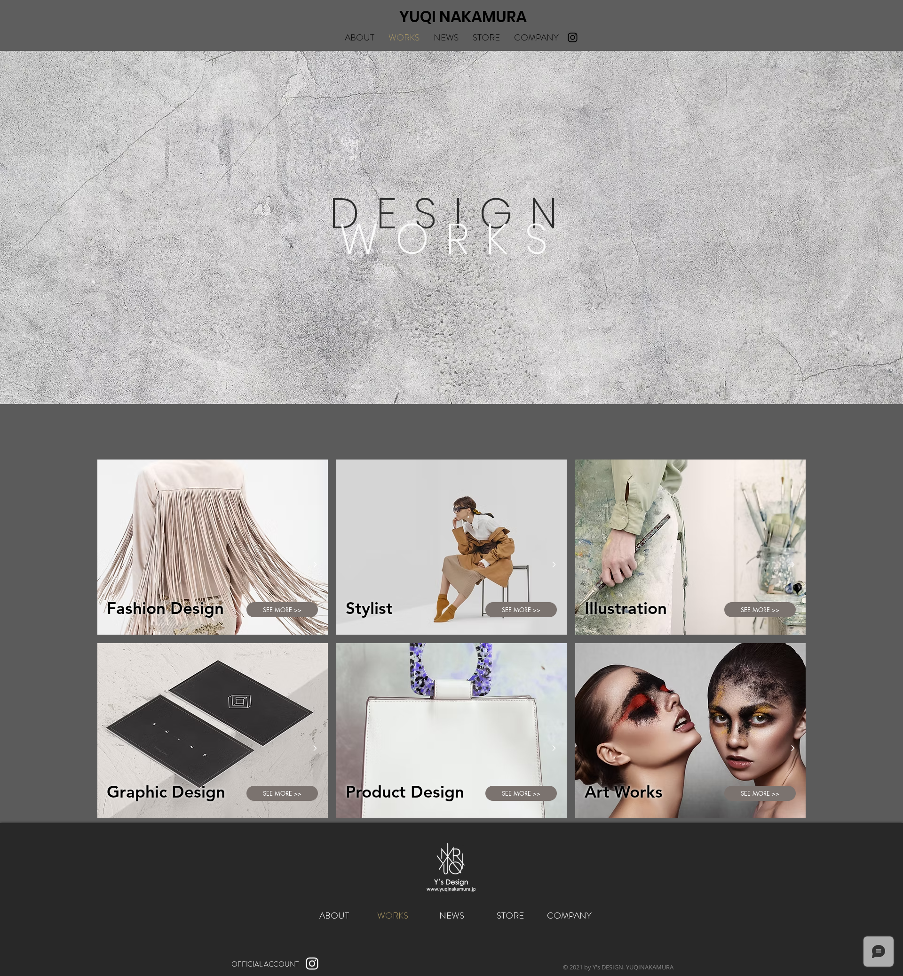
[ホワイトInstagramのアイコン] (312, 963)
